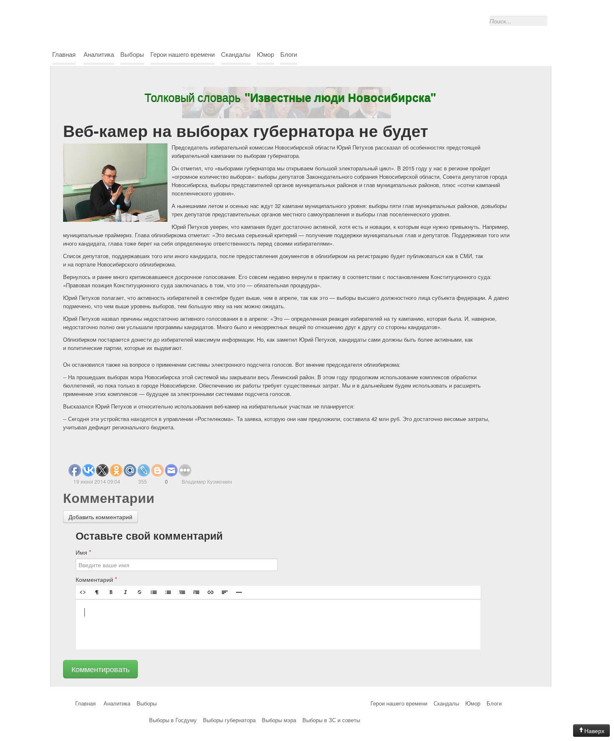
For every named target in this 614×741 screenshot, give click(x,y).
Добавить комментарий (100, 517)
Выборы (132, 54)
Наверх (594, 730)
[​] (278, 624)
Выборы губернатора (229, 720)
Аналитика (99, 54)
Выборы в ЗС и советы (331, 720)
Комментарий (96, 579)
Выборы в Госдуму (173, 720)
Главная (64, 54)
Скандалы (236, 54)
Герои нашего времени (182, 54)
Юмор (265, 54)
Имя (83, 552)
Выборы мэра (279, 720)
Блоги (288, 54)
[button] (83, 592)
